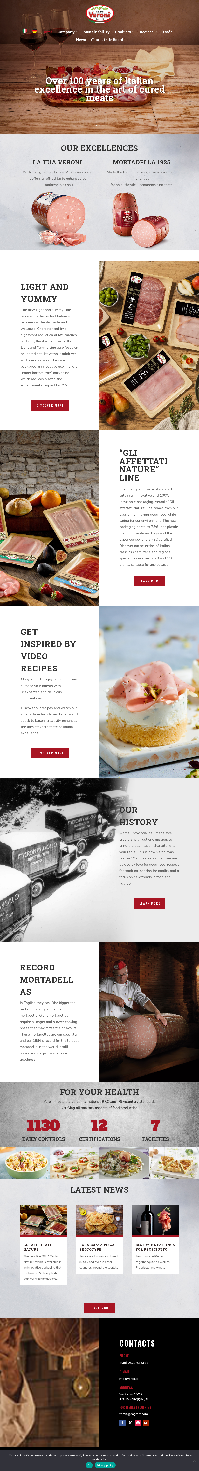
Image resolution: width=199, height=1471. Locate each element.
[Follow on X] (130, 1423)
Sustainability (97, 32)
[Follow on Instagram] (138, 1423)
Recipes (146, 32)
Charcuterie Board (107, 40)
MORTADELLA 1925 (141, 162)
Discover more (50, 405)
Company (66, 32)
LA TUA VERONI (57, 162)
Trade (167, 32)
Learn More (149, 903)
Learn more (149, 581)
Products (123, 32)
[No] (194, 1461)
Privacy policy (105, 1465)
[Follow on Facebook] (122, 1423)
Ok (89, 1465)
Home (47, 32)
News (81, 40)
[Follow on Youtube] (146, 1423)
